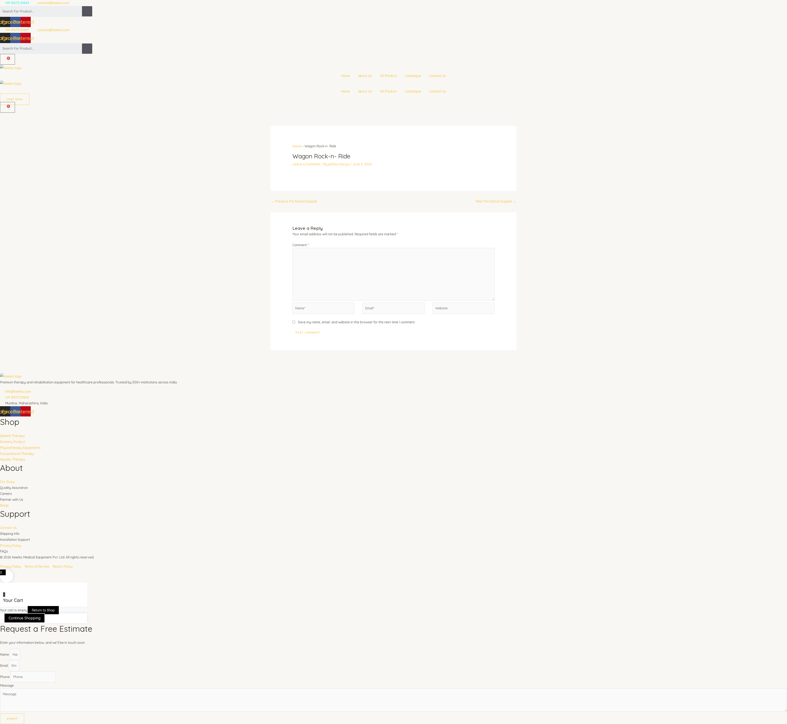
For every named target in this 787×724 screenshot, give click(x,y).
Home (345, 76)
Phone (5, 677)
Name (5, 654)
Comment (300, 245)
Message (7, 685)
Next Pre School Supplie (496, 201)
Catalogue (413, 76)
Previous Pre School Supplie (294, 201)
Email (4, 665)
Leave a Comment (306, 164)
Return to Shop (43, 610)
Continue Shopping (24, 618)
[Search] (87, 11)
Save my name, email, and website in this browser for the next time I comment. (356, 322)
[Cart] (7, 59)
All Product (388, 76)
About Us (365, 76)
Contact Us (437, 76)
